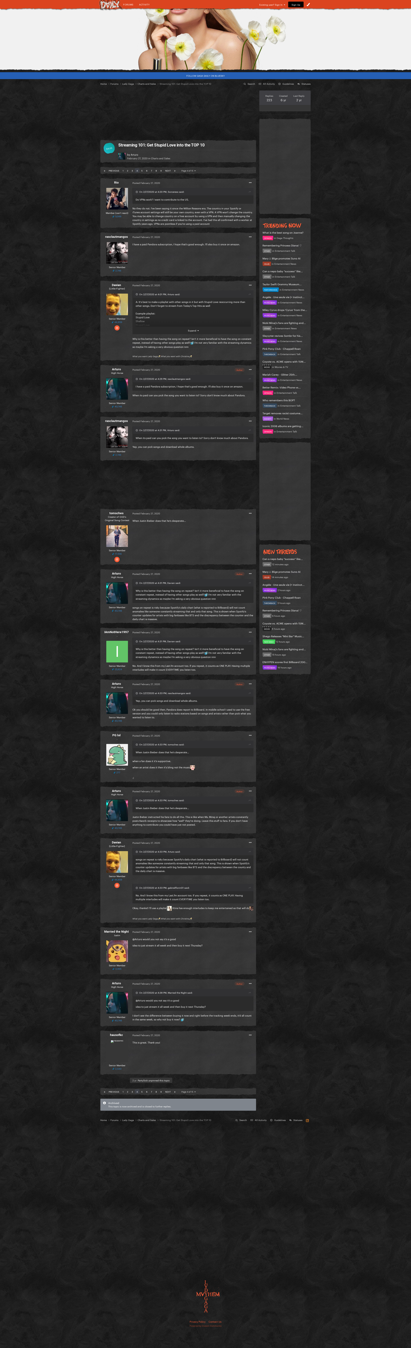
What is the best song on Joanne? (282, 232)
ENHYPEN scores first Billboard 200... (284, 662)
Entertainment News (285, 263)
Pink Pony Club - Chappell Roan (281, 348)
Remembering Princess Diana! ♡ (282, 245)
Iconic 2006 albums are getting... (282, 426)
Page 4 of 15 (187, 170)
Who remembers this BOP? (278, 400)
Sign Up (296, 4)
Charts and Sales (160, 158)
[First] (104, 170)
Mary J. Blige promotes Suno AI (281, 258)
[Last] (175, 170)
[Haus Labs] (205, 39)
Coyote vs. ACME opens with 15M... (284, 361)
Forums (128, 4)
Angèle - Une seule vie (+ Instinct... (283, 297)
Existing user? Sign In (271, 4)
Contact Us (215, 1321)
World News (282, 418)
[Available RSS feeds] (307, 1120)
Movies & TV (281, 367)
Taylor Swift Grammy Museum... (282, 284)
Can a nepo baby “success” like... (282, 271)
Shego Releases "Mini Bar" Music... (283, 636)
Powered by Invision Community (206, 1325)
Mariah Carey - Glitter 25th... (279, 374)
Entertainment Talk (285, 250)
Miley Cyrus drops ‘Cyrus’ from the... (284, 310)
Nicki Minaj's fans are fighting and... (284, 323)
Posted (146, 183)
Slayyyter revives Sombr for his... (282, 335)
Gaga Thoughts (285, 238)
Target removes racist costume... (282, 413)
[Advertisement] (178, 112)
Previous (114, 170)
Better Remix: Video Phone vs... (281, 387)
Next (168, 170)
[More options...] (250, 183)
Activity (144, 4)
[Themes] (308, 4)
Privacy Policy (198, 1321)
